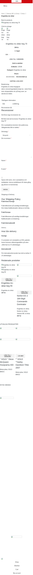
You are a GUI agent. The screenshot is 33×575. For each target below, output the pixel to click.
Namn (3, 160)
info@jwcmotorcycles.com (13, 430)
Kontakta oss (6, 485)
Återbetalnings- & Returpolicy (12, 461)
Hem (2, 13)
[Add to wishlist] (8, 275)
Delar (23, 13)
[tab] (10, 77)
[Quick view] (3, 275)
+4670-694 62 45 (10, 433)
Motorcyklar (3, 369)
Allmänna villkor (7, 454)
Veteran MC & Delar (12, 13)
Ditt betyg (4, 131)
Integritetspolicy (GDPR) (10, 457)
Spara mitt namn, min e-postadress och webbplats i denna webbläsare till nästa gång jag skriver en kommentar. (16, 182)
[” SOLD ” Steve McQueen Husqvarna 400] (7, 332)
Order (4, 513)
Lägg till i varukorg (16, 59)
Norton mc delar (22, 311)
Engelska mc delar (7, 16)
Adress (4, 516)
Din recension (6, 138)
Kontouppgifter (7, 509)
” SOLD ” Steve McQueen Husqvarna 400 (7, 362)
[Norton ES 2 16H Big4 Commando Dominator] (24, 269)
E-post (4, 169)
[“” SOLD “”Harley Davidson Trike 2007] (23, 332)
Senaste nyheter (7, 482)
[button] (8, 280)
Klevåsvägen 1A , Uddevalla (13, 427)
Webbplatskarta (7, 488)
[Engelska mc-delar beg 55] (8, 266)
